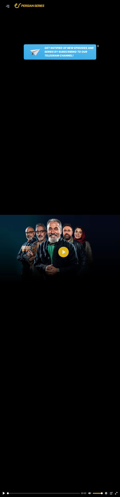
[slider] (43, 493)
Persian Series (32, 6)
